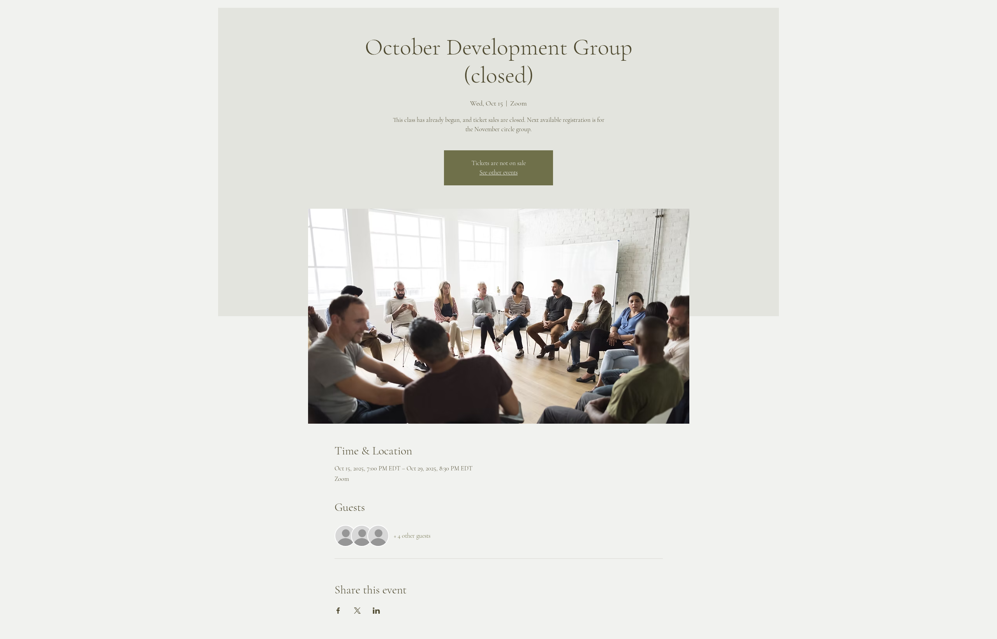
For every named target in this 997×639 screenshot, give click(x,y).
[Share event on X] (357, 610)
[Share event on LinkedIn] (376, 610)
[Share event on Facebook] (338, 610)
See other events (498, 172)
